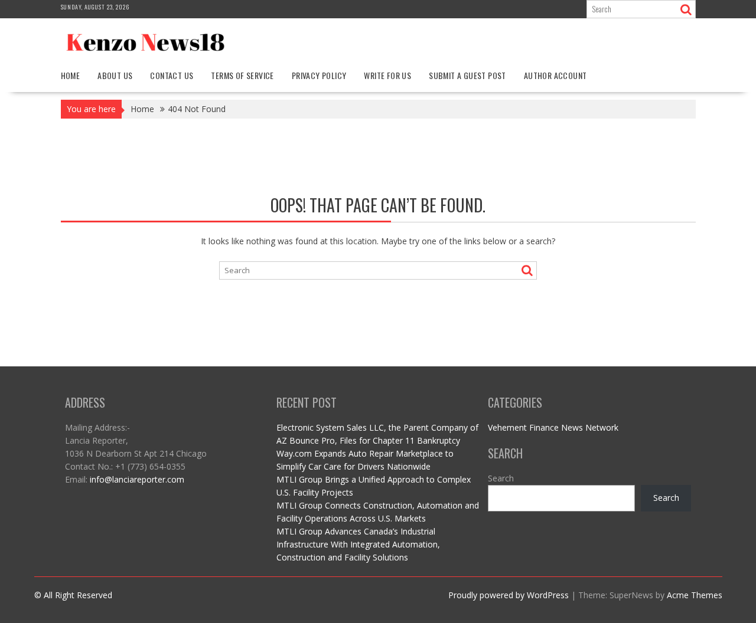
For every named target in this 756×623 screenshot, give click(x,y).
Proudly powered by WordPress (508, 595)
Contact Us (171, 75)
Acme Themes (694, 595)
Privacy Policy (319, 75)
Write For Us (387, 75)
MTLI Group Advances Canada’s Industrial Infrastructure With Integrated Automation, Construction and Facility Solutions (358, 544)
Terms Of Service (242, 75)
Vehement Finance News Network (553, 427)
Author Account (555, 75)
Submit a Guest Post (467, 75)
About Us (114, 75)
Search (501, 478)
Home (70, 75)
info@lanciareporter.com (137, 479)
